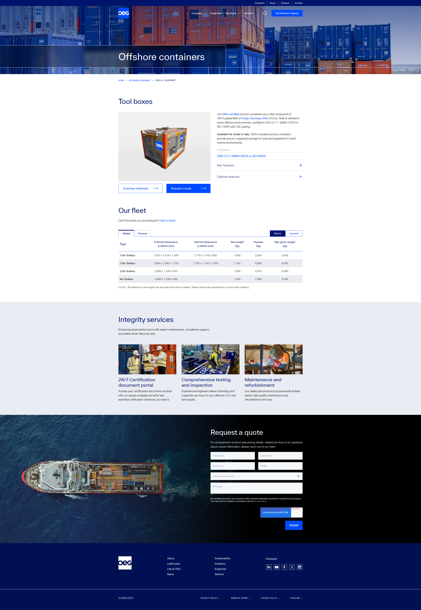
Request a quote (181, 188)
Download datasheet (135, 188)
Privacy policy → (211, 598)
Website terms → (240, 598)
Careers (285, 2)
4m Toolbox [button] (126, 279)
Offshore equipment (139, 80)
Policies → (296, 598)
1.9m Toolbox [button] (127, 255)
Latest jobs (173, 563)
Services (231, 13)
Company (197, 13)
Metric (277, 233)
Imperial (293, 233)
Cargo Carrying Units (254, 118)
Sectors (248, 13)
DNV (225, 114)
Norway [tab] (142, 233)
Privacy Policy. (260, 501)
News (273, 2)
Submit (293, 525)
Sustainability (222, 558)
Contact (299, 2)
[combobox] (256, 476)
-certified (233, 114)
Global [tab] (126, 233)
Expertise (216, 13)
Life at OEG (174, 568)
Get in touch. (168, 220)
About (170, 558)
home (121, 80)
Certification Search (287, 13)
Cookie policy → (270, 598)
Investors (259, 2)
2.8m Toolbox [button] (127, 271)
